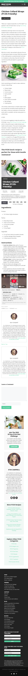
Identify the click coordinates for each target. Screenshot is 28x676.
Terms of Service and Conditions (11, 599)
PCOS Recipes (9, 7)
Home (2, 7)
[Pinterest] (16, 498)
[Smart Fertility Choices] (8, 4)
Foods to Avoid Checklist (9, 587)
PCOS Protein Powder (8, 627)
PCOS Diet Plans (14, 551)
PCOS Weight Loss (14, 546)
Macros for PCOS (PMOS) (9, 608)
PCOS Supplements (14, 556)
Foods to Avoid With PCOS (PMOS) (11, 603)
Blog (5, 7)
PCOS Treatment (14, 559)
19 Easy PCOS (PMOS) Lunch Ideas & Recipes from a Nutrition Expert (14, 515)
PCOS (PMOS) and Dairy (9, 605)
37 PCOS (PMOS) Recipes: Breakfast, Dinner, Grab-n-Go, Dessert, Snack (14, 509)
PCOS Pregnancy (14, 549)
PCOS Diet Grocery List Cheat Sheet (11, 589)
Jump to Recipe (6, 18)
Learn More (14, 446)
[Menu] (24, 5)
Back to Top (4, 344)
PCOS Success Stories (14, 561)
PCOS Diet (14, 544)
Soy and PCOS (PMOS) (9, 610)
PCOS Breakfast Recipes (9, 621)
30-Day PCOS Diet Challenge (10, 584)
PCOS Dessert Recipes (9, 622)
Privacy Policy (7, 597)
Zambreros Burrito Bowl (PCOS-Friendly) (14, 529)
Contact (6, 595)
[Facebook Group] (14, 498)
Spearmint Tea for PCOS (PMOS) (11, 611)
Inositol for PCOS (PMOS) (9, 613)
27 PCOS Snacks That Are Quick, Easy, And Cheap (14, 520)
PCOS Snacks (7, 626)
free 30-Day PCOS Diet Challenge (18, 122)
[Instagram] (11, 498)
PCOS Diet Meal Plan (8, 617)
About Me (6, 593)
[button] (22, 4)
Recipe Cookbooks (8, 580)
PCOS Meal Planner (8, 578)
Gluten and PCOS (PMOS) (9, 606)
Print (4, 202)
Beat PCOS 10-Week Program (10, 576)
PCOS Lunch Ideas (8, 624)
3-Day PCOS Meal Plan (9, 586)
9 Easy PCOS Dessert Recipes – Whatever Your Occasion (14, 525)
